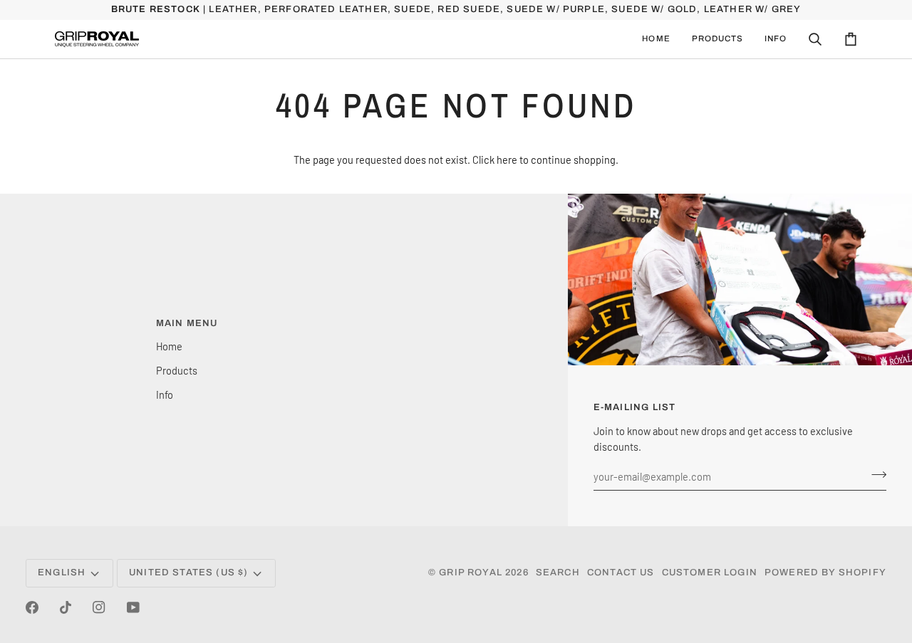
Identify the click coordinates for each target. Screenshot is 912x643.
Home (169, 346)
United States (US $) (188, 572)
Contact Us (621, 572)
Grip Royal (470, 572)
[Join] (874, 474)
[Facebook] (32, 607)
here (507, 159)
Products (176, 370)
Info (164, 394)
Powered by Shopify (825, 572)
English (62, 572)
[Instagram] (99, 607)
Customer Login (709, 572)
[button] (717, 39)
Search (558, 572)
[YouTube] (133, 607)
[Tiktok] (65, 607)
